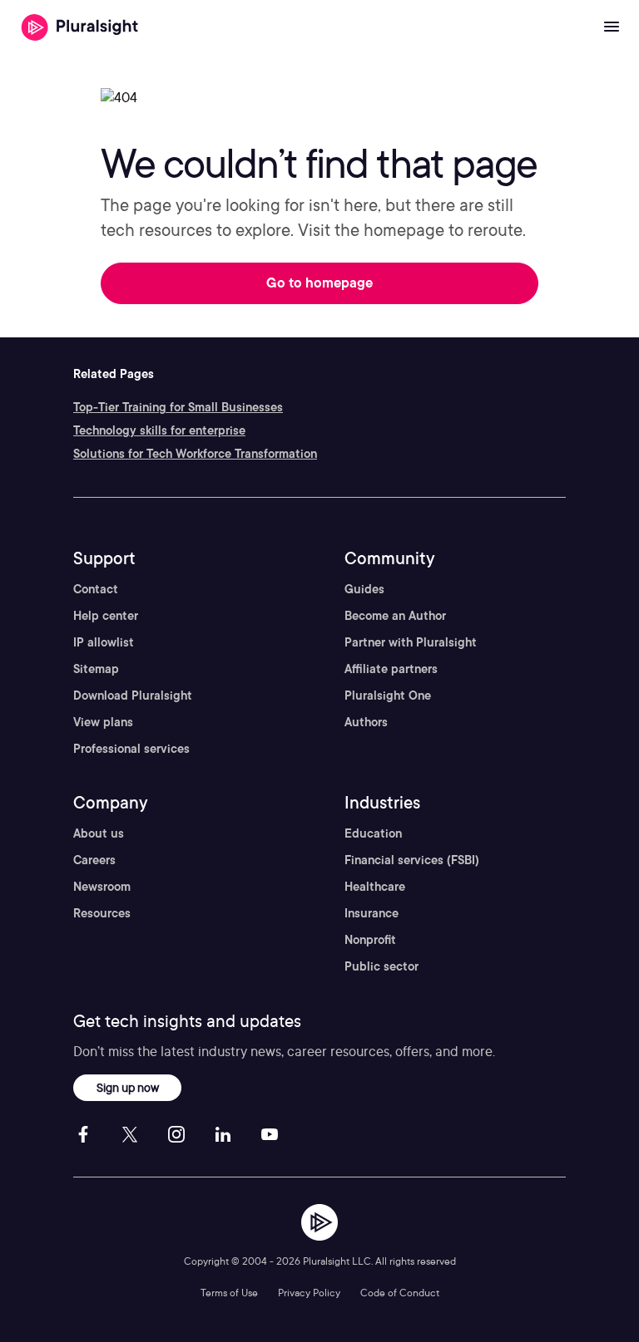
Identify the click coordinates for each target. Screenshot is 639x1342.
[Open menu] (611, 27)
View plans (103, 722)
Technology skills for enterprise (159, 430)
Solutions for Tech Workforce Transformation (195, 453)
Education (373, 833)
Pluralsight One (387, 695)
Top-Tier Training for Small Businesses (178, 407)
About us (98, 833)
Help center (105, 615)
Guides (364, 589)
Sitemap (96, 669)
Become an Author (395, 615)
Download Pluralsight (132, 695)
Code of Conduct (399, 1292)
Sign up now (128, 1087)
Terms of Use (229, 1292)
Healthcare (374, 886)
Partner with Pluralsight (410, 642)
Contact (95, 589)
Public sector (381, 966)
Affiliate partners (391, 669)
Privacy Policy (309, 1292)
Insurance (371, 913)
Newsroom (102, 886)
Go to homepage (319, 283)
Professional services (131, 748)
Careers (94, 860)
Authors (366, 722)
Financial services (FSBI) (411, 860)
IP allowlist (103, 642)
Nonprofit (370, 939)
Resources (102, 913)
